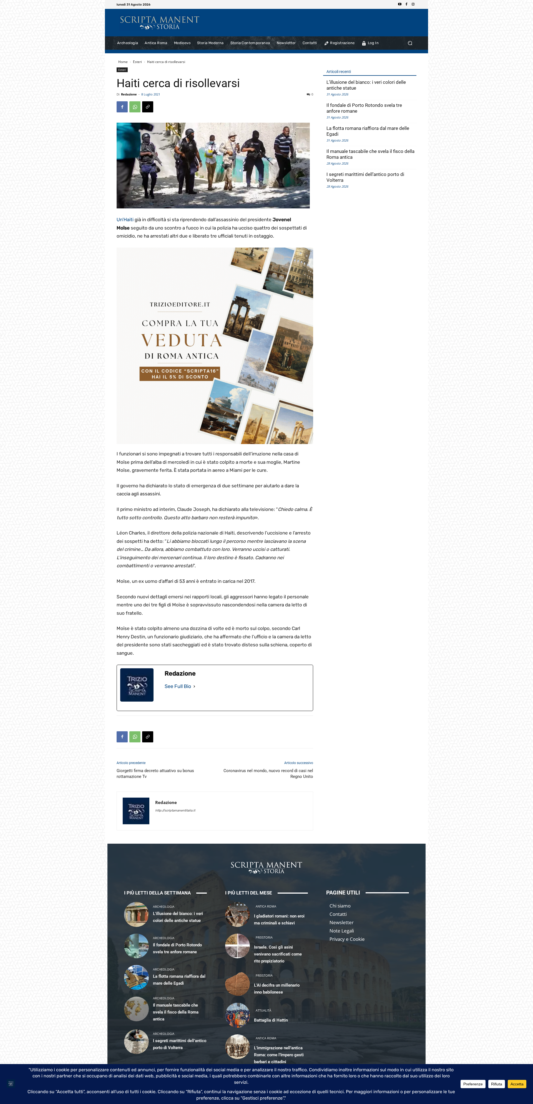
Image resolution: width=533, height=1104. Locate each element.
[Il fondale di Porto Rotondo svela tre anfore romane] (136, 946)
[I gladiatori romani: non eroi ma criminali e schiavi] (237, 914)
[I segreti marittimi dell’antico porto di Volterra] (136, 1041)
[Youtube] (399, 4)
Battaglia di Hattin (271, 1020)
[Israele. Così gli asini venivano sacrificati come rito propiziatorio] (237, 946)
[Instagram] (413, 4)
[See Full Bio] (194, 686)
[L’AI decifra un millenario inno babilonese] (237, 983)
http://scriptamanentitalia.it (175, 810)
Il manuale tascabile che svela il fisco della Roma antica (370, 154)
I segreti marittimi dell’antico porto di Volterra (365, 177)
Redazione (129, 94)
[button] (409, 43)
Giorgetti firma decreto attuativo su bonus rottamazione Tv (155, 773)
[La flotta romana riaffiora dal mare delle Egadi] (136, 977)
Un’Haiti (125, 219)
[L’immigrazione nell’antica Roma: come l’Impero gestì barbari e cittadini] (237, 1046)
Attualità (263, 1010)
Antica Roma (266, 906)
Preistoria (264, 937)
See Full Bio (178, 686)
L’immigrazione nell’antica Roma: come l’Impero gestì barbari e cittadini (279, 1054)
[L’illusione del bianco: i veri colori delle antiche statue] (136, 914)
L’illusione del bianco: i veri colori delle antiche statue (366, 85)
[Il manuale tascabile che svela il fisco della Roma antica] (136, 1009)
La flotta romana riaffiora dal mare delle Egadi (367, 131)
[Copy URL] (147, 106)
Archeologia (163, 906)
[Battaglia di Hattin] (237, 1015)
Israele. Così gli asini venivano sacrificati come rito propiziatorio (278, 954)
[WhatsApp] (134, 106)
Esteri (137, 61)
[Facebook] (406, 4)
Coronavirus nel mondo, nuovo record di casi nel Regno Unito (268, 773)
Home (123, 61)
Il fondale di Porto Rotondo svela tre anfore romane (364, 108)
